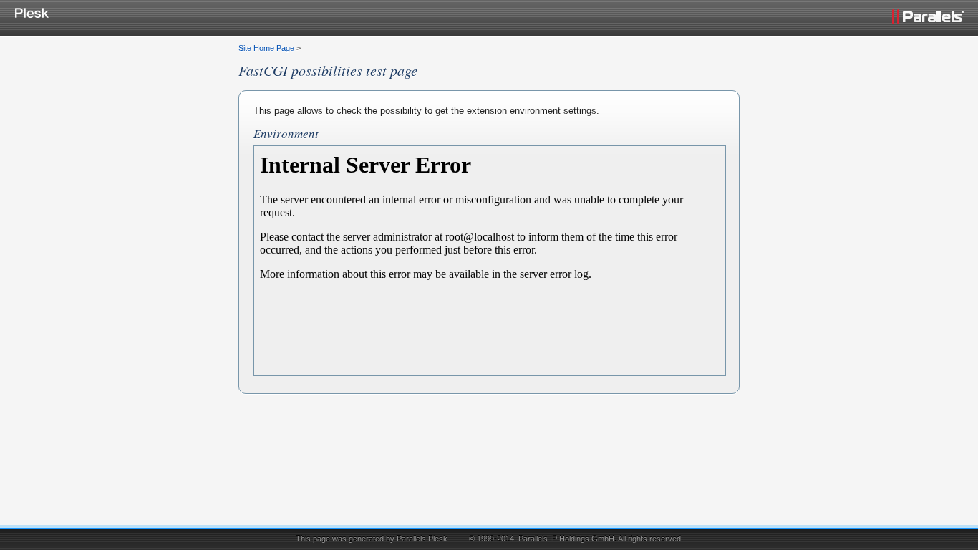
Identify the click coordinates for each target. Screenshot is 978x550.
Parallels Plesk (422, 538)
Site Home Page (266, 48)
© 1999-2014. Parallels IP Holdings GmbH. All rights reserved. (576, 538)
